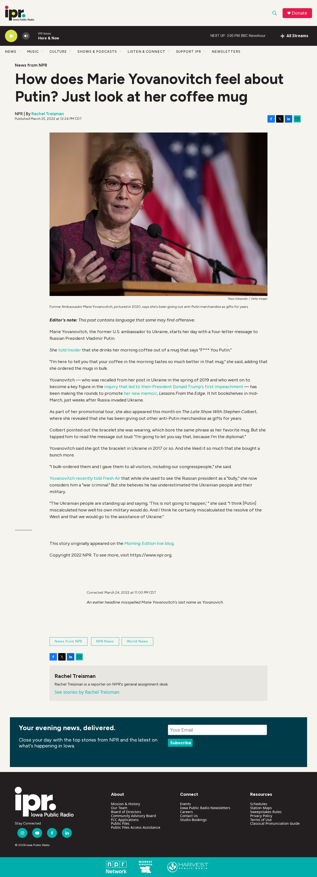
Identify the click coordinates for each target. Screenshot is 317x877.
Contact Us (189, 815)
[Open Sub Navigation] (20, 51)
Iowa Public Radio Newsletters (205, 807)
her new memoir (140, 393)
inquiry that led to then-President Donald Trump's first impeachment (173, 386)
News (10, 52)
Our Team (119, 807)
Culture (58, 52)
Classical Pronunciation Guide (275, 823)
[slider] (34, 35)
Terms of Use (261, 819)
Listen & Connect (146, 52)
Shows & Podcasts (97, 52)
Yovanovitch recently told (85, 478)
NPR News (105, 641)
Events (185, 803)
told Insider (69, 350)
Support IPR (188, 52)
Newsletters (226, 52)
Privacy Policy (261, 815)
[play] (11, 36)
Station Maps (261, 807)
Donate (299, 13)
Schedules (258, 803)
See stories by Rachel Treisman (86, 692)
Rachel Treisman (47, 113)
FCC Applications (125, 819)
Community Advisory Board (133, 815)
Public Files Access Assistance (135, 827)
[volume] (26, 36)
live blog (149, 543)
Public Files (120, 823)
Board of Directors (126, 811)
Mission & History (125, 803)
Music (33, 52)
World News (137, 641)
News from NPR (31, 65)
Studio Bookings (193, 819)
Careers (186, 811)
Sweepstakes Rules (266, 811)
